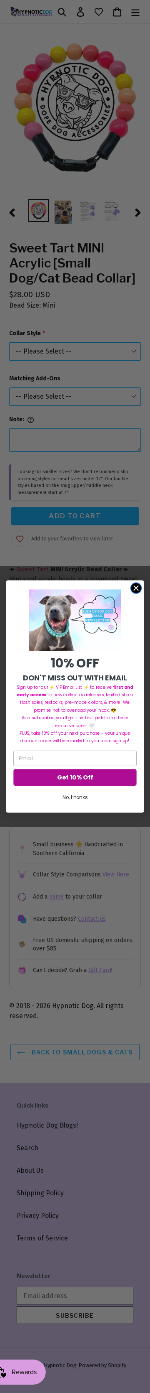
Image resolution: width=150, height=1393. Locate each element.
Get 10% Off (74, 777)
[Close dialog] (136, 588)
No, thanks (75, 797)
